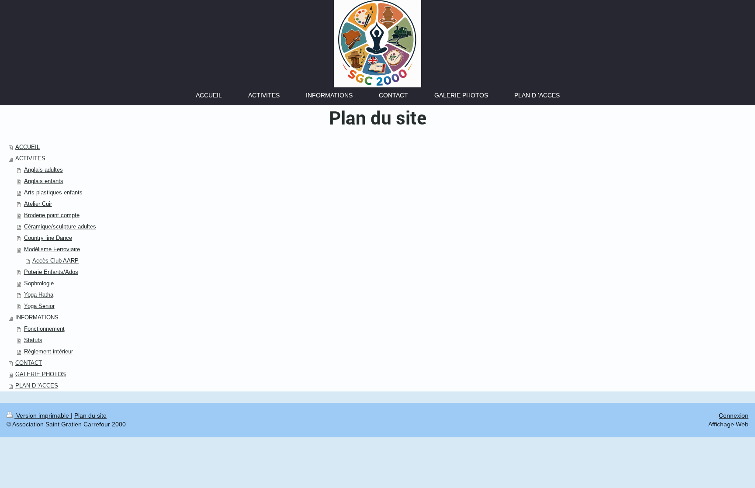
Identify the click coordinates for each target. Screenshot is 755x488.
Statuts (33, 340)
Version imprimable (42, 415)
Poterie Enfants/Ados (51, 272)
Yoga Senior (39, 306)
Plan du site (90, 415)
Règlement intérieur (48, 351)
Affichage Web (728, 424)
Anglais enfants (43, 181)
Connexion (733, 415)
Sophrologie (39, 283)
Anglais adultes (43, 169)
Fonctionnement (44, 328)
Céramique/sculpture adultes (60, 226)
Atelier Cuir (38, 204)
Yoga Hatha (38, 294)
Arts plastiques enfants (53, 192)
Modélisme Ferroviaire (52, 249)
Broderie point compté (52, 215)
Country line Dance (48, 238)
